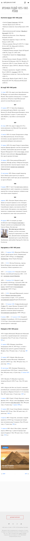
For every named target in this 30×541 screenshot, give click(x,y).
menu (2, 2)
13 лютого (14, 317)
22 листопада (4, 173)
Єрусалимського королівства (9, 312)
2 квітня (8, 280)
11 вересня (4, 428)
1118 (13, 271)
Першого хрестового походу (13, 295)
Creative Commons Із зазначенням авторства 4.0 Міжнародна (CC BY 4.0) (15, 532)
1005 (8, 364)
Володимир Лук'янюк (22, 527)
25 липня (23, 372)
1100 (12, 252)
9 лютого (3, 317)
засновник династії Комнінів (12, 276)
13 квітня (3, 134)
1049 (4, 473)
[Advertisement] (15, 496)
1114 (7, 263)
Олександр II (5, 48)
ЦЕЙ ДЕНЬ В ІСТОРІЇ (9, 2)
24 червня (3, 160)
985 (27, 351)
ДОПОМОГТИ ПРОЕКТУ (15, 517)
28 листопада (4, 368)
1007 (22, 394)
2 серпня (8, 252)
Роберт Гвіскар (21, 55)
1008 (19, 405)
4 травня (14, 405)
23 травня (3, 145)
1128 (7, 293)
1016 (28, 372)
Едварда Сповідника (18, 222)
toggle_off (28, 2)
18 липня (8, 304)
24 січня (3, 126)
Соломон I (15, 72)
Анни (22, 152)
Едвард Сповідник (12, 22)
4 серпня (3, 398)
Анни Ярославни (15, 402)
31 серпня (3, 344)
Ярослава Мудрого (21, 154)
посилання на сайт (15, 535)
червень (3, 200)
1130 (18, 317)
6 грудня (3, 187)
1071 (26, 473)
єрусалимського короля (7, 299)
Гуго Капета (20, 400)
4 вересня (3, 417)
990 (2, 340)
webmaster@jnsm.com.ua (15, 536)
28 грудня (3, 220)
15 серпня (3, 108)
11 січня (3, 92)
